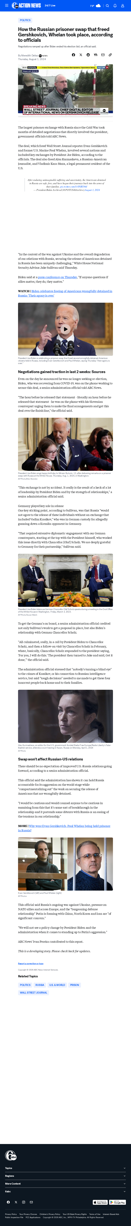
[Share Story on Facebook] (73, 55)
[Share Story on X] (81, 55)
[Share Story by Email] (103, 55)
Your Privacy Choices (28, 1214)
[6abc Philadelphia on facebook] (8, 1202)
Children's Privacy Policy (50, 1214)
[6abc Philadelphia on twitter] (16, 1202)
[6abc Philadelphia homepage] (26, 5)
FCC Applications (33, 1217)
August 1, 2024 (92, 189)
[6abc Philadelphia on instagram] (23, 1202)
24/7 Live (50, 5)
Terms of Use (94, 1214)
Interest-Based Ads (111, 1214)
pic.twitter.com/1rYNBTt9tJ (73, 186)
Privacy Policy (11, 1214)
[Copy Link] (110, 55)
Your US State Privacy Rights (75, 1214)
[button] (6, 5)
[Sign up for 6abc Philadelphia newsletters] (31, 1202)
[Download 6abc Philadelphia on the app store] (100, 1202)
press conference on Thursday (57, 277)
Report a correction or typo (30, 963)
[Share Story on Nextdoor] (95, 55)
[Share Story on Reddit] (88, 55)
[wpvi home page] (11, 1155)
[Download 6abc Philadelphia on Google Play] (117, 1202)
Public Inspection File (14, 1217)
